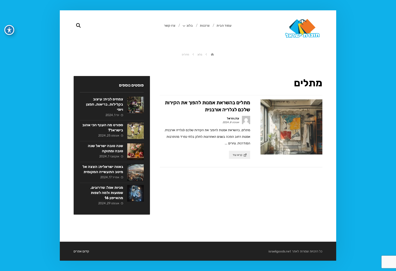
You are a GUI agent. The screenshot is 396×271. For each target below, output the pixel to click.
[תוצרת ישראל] (212, 54)
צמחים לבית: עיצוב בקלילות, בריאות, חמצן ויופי (104, 104)
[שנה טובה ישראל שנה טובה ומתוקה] (135, 151)
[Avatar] (246, 120)
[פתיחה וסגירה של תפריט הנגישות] (9, 30)
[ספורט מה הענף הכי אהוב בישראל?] (135, 130)
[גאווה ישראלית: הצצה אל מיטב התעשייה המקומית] (135, 172)
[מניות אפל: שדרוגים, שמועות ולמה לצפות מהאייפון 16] (135, 193)
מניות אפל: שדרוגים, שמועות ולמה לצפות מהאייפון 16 (107, 192)
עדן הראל (233, 118)
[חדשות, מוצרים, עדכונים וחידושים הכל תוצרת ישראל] (301, 31)
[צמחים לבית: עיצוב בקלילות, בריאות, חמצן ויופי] (135, 105)
